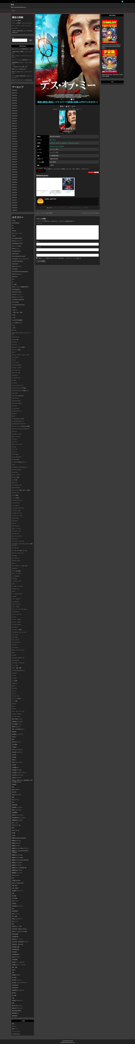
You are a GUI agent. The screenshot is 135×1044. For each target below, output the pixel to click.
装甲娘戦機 (14, 959)
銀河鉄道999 (15, 987)
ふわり (13, 325)
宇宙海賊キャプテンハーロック (19, 772)
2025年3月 (14, 133)
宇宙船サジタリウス (16, 777)
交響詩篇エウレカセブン (17, 721)
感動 (13, 797)
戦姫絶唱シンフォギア (17, 807)
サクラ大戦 (14, 480)
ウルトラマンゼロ (16, 400)
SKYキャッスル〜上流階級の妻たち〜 (20, 287)
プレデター (14, 645)
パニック (14, 617)
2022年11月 (14, 205)
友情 (13, 739)
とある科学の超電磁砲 (17, 320)
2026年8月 (14, 90)
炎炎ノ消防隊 (15, 888)
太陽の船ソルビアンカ (17, 752)
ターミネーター (15, 548)
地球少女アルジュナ (16, 742)
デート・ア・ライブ (16, 573)
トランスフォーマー (16, 581)
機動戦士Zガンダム (16, 843)
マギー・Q (52, 143)
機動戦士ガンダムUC (17, 862)
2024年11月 (14, 144)
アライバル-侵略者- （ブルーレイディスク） (22, 23)
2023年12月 (14, 172)
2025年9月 (14, 118)
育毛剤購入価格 (15, 947)
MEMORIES (15, 264)
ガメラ (13, 416)
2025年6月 (14, 126)
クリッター (14, 439)
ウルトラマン (15, 393)
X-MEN (14, 307)
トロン (13, 583)
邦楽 (13, 972)
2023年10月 (14, 177)
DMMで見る (41, 170)
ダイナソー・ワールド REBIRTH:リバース (21, 60)
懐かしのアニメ (15, 799)
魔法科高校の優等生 (16, 1010)
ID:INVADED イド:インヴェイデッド (20, 259)
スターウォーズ (15, 526)
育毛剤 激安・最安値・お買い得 (19, 929)
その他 (13, 315)
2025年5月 (14, 128)
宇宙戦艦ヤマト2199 (16, 770)
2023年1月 (14, 200)
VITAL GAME (15, 302)
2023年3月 (14, 195)
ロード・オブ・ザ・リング (18, 711)
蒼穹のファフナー (16, 957)
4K (13, 228)
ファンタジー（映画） (17, 629)
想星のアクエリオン (16, 794)
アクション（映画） (16, 349)
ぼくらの (14, 330)
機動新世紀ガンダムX (17, 870)
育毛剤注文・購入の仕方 (17, 944)
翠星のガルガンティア (17, 918)
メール (38, 247)
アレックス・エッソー (73, 143)
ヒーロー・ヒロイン (16, 622)
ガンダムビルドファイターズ (18, 423)
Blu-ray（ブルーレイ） (17, 241)
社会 (13, 908)
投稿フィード (15, 1028)
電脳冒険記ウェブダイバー (18, 990)
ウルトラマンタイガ (16, 403)
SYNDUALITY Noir (16, 292)
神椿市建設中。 (15, 911)
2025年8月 (14, 121)
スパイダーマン (15, 533)
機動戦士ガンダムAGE (17, 855)
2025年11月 (14, 113)
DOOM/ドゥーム (16, 248)
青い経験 (14, 995)
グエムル (14, 446)
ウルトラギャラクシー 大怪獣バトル (20, 390)
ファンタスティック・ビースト (19, 632)
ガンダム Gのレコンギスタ (18, 418)
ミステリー (14, 673)
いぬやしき (14, 310)
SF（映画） (14, 284)
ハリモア (14, 596)
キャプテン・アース (16, 434)
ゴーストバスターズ (16, 469)
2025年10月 (14, 116)
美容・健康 (14, 916)
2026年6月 (14, 95)
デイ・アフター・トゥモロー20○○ (20, 565)
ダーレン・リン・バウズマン (57, 146)
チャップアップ (15, 558)
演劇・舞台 (14, 885)
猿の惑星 (14, 896)
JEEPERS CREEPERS (17, 261)
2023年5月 (14, 190)
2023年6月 (14, 187)
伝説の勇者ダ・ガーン (17, 724)
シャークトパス (15, 503)
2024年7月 (14, 154)
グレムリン (14, 452)
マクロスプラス (15, 660)
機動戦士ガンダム (16, 845)
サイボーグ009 (15, 477)
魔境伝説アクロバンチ (17, 1008)
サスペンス (14, 482)
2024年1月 (14, 169)
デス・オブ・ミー (67, 106)
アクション (14, 344)
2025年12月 (14, 110)
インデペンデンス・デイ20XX (19, 388)
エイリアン (14, 406)
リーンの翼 (14, 701)
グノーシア (14, 449)
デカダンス (14, 568)
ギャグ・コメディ (16, 436)
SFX (12, 5)
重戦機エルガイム (16, 975)
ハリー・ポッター (16, 599)
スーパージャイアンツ (17, 536)
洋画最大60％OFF (16, 880)
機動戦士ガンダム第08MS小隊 (19, 867)
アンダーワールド (16, 378)
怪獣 (13, 787)
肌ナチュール (15, 921)
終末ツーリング (15, 913)
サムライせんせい (16, 487)
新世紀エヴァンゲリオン (17, 815)
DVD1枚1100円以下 (16, 251)
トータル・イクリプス (17, 586)
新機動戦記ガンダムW (17, 820)
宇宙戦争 (14, 765)
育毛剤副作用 (15, 936)
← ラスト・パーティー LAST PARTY (43, 213)
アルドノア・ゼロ (16, 372)
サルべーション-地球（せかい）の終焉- (21, 490)
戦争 (13, 802)
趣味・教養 (14, 967)
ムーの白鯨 (14, 680)
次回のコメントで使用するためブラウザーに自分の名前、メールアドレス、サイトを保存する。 (60, 258)
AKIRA (14, 235)
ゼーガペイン (15, 538)
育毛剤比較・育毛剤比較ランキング (20, 941)
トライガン (14, 578)
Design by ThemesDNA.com (67, 1042)
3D (12, 225)
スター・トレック (16, 528)
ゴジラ (13, 464)
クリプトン (14, 441)
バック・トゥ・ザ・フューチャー (19, 609)
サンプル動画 (15, 495)
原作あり (14, 736)
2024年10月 (15, 146)
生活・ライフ (15, 901)
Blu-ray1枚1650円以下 (17, 238)
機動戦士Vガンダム (16, 840)
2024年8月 (14, 151)
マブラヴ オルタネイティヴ (18, 670)
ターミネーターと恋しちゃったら (19, 550)
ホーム (13, 1)
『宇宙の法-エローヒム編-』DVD (19, 66)
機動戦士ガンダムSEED (17, 857)
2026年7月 (14, 93)
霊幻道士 (14, 992)
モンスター (14, 688)
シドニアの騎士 (15, 498)
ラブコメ (14, 693)
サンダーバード (15, 492)
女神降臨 (14, 757)
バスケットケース (16, 604)
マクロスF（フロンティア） (18, 657)
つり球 (13, 317)
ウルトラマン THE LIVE (17, 395)
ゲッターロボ (15, 454)
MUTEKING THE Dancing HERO (20, 271)
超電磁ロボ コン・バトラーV (18, 964)
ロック (13, 706)
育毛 (13, 924)
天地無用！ (14, 747)
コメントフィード (16, 1031)
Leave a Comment (72, 109)
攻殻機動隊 (14, 812)
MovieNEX (15, 269)
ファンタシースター (16, 624)
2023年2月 (14, 197)
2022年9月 (14, 210)
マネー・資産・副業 (16, 668)
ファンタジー (15, 627)
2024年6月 (14, 156)
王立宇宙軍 (14, 898)
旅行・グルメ (15, 822)
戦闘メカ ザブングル (16, 810)
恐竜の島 (14, 792)
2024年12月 (14, 141)
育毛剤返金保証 (15, 949)
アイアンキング (15, 337)
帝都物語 (14, 784)
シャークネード (15, 505)
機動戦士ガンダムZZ (16, 865)
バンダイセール (15, 611)
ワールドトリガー (16, 716)
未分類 (13, 835)
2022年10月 (14, 207)
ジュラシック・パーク (17, 515)
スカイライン (15, 520)
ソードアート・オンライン (18, 541)
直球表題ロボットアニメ (17, 906)
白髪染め (14, 903)
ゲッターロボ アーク (16, 457)
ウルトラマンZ (15, 398)
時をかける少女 (15, 830)
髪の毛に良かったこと (17, 1005)
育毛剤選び (14, 952)
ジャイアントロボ (16, 510)
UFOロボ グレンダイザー (18, 297)
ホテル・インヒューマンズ (18, 650)
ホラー (13, 652)
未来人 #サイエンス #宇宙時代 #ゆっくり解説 (22, 49)
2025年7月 (14, 123)
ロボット (14, 708)
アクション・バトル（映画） (18, 347)
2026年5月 (14, 98)
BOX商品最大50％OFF (17, 243)
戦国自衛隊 (14, 805)
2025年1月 (14, 138)
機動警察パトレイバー (17, 872)
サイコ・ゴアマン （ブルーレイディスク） (22, 25)
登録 (13, 1023)
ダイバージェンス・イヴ (17, 553)
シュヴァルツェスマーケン (18, 508)
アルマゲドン (15, 375)
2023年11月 (14, 174)
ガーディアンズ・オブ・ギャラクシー (20, 429)
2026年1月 (14, 108)
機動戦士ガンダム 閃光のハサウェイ (20, 848)
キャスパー (14, 431)
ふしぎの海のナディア (17, 322)
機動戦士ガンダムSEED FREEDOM (20, 860)
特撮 (13, 893)
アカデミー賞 (15, 339)
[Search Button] (122, 1)
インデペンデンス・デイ (17, 385)
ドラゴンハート (15, 588)
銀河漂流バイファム (16, 980)
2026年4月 (14, 100)
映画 (13, 827)
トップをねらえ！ (16, 576)
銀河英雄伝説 (15, 985)
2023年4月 (14, 192)
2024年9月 (14, 149)
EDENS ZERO (15, 253)
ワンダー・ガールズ (16, 714)
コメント (39, 223)
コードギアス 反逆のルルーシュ (19, 462)
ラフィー (14, 691)
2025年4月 (14, 131)
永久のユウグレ (15, 875)
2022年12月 (14, 202)
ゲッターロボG (15, 459)
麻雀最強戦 (14, 1015)
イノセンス (14, 383)
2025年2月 (14, 136)
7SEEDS (14, 230)
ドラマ (13, 591)
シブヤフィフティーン (17, 500)
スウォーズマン (15, 518)
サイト (37, 252)
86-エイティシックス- (17, 233)
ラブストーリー (15, 696)
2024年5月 (14, 159)
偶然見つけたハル (16, 726)
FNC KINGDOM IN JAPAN (18, 256)
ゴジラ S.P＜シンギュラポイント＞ (20, 467)
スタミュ (14, 523)
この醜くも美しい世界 (17, 312)
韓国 (13, 1003)
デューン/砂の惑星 (16, 571)
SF (12, 281)
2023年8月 (14, 182)
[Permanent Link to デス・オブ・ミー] (67, 59)
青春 (13, 998)
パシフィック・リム (16, 614)
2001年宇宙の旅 (15, 223)
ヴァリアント (15, 28)
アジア (13, 352)
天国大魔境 (14, 744)
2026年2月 (14, 105)
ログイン (14, 1026)
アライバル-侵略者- (16, 20)
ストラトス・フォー (16, 531)
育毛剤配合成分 (15, 954)
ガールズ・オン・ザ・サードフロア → (91, 213)
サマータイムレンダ (16, 485)
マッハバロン (15, 665)
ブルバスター (15, 637)
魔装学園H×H (15, 1013)
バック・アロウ (15, 606)
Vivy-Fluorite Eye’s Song (18, 304)
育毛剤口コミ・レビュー (17, 939)
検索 (13, 37)
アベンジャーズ (15, 362)
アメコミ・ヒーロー (16, 367)
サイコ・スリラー (16, 474)
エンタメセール (15, 408)
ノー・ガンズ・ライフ (17, 594)
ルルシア (14, 703)
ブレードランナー (16, 642)
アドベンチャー (15, 357)
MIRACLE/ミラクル (16, 266)
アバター (14, 360)
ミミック (14, 675)
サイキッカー (15, 472)
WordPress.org (16, 1034)
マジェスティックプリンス (18, 662)
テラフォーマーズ (16, 560)
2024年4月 (14, 161)
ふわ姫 (13, 327)
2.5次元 (13, 220)
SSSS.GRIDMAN (16, 289)
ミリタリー (14, 678)
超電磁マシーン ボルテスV (18, 962)
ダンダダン (14, 555)
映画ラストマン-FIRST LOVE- (19, 69)
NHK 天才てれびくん (17, 274)
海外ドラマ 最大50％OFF (18, 883)
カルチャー (14, 413)
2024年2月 (14, 167)
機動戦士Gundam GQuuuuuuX (19, 838)
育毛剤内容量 (15, 934)
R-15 (13, 279)
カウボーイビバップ (16, 411)
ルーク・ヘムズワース (61, 143)
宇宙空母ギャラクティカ (17, 775)
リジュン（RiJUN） (16, 698)
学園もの (14, 760)
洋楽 (13, 878)
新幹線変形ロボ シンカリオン (19, 817)
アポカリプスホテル (16, 365)
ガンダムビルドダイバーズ (18, 421)
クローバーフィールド (17, 444)
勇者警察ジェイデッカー (17, 734)
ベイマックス (15, 647)
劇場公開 (14, 731)
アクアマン (14, 342)
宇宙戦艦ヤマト (15, 767)
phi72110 (56, 109)
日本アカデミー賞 (16, 825)
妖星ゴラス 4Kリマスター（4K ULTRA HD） (22, 80)
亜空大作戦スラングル (17, 719)
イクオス (14, 380)
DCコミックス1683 (16, 246)
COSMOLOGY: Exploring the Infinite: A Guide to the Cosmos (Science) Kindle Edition (111, 46)
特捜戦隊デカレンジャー (17, 890)
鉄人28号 (14, 977)
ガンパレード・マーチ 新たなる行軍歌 (21, 426)
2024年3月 (14, 164)
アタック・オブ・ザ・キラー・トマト (20, 355)
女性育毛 (14, 754)
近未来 (13, 970)
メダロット (14, 683)
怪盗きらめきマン (16, 789)
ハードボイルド (15, 601)
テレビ (13, 563)
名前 (38, 241)
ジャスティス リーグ (16, 513)
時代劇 (13, 833)
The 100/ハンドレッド (17, 294)
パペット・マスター (16, 619)
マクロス (14, 655)
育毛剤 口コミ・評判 (16, 926)
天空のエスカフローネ (17, 749)
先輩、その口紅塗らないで (18, 729)
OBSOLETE (15, 276)
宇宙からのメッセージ (17, 762)
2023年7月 (14, 184)
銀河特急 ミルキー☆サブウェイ (19, 982)
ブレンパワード (15, 640)
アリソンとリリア (16, 370)
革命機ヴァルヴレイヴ (17, 1000)
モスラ (13, 686)
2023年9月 (14, 179)
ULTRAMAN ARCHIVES (18, 299)
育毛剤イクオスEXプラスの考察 (19, 931)
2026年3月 (14, 103)
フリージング (15, 634)
